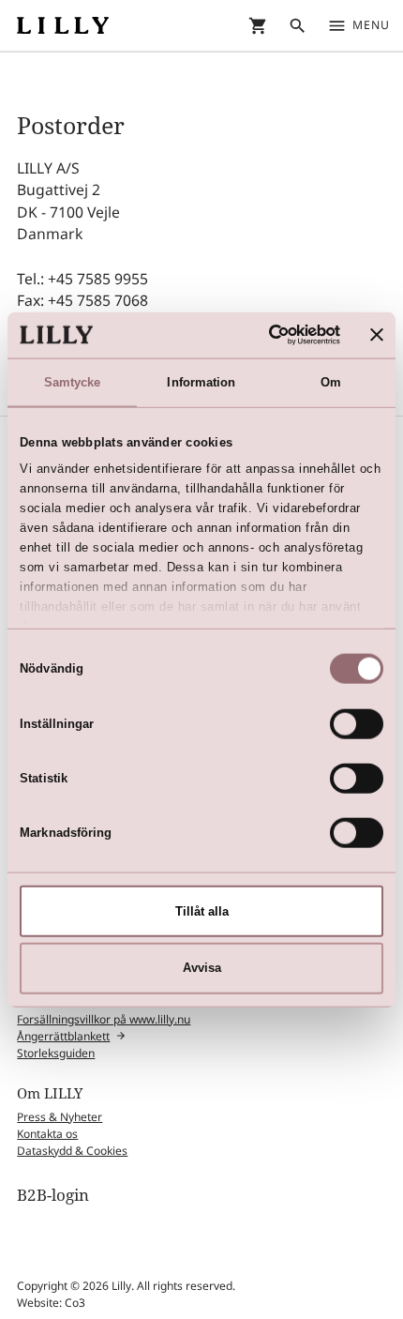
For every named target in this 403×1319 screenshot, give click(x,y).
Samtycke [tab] (72, 381)
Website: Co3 (51, 1303)
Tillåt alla (202, 910)
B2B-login (53, 1194)
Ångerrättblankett (63, 1036)
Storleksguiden (56, 1053)
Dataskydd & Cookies (72, 1151)
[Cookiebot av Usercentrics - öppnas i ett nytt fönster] (259, 335)
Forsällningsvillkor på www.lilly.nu (103, 1019)
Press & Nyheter (59, 1117)
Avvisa (202, 968)
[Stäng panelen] (376, 334)
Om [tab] (331, 381)
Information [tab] (201, 381)
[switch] (356, 723)
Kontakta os (47, 1134)
